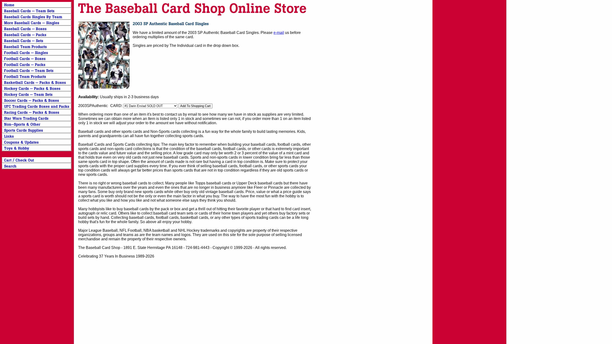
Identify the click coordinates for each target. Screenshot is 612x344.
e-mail (278, 33)
